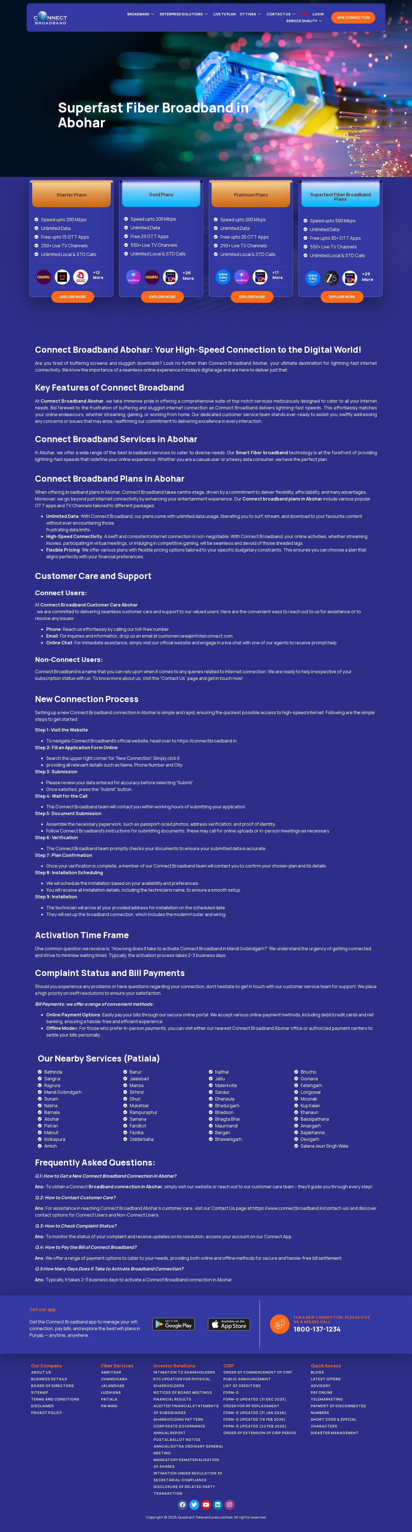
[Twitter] (194, 1505)
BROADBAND (138, 14)
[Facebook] (182, 1505)
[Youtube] (206, 1505)
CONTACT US (279, 14)
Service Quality (301, 21)
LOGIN (318, 14)
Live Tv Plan (224, 14)
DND (305, 14)
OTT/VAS (248, 14)
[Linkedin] (218, 1505)
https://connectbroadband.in (207, 741)
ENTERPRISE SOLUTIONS (181, 14)
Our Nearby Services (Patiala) (99, 1058)
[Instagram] (229, 1505)
